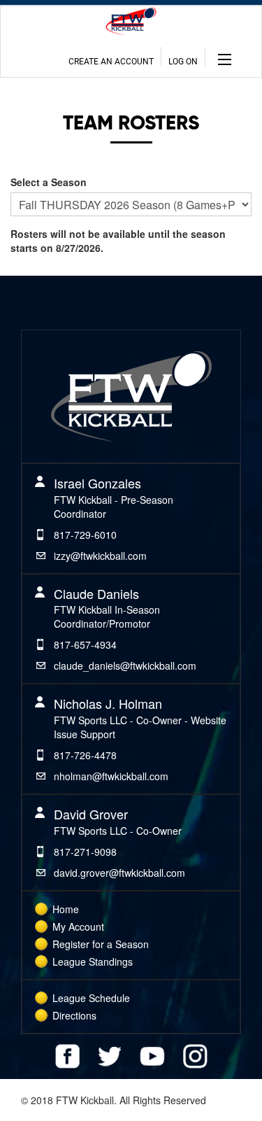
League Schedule (91, 998)
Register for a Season (100, 944)
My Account (78, 926)
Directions (74, 1015)
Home (65, 909)
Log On (183, 61)
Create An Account (111, 61)
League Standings (92, 961)
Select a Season (48, 182)
